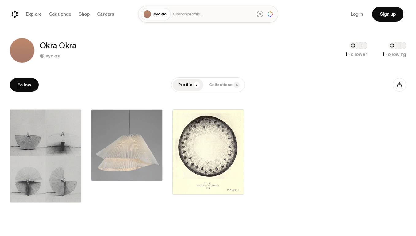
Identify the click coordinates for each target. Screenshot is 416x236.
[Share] (399, 85)
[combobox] (212, 14)
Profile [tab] (188, 84)
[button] (22, 50)
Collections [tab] (223, 84)
